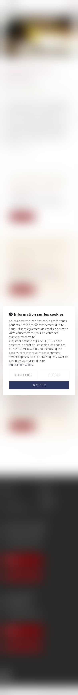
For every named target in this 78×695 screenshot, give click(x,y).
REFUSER (54, 375)
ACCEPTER (39, 385)
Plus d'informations (21, 365)
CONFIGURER (23, 375)
